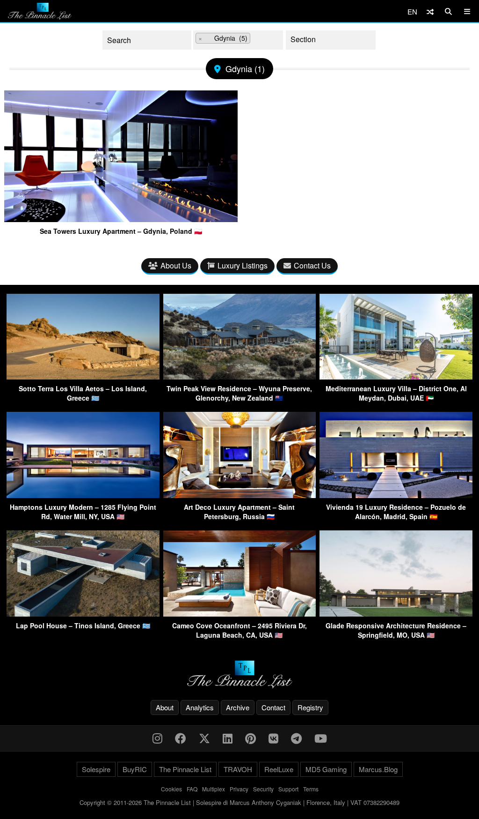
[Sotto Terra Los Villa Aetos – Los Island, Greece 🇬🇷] (83, 376)
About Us (175, 265)
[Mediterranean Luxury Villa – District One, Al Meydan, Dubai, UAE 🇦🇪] (395, 376)
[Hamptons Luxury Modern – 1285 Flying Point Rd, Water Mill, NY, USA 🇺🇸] (83, 495)
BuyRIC (135, 769)
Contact (273, 707)
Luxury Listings (243, 265)
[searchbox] (259, 40)
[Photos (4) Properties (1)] (331, 40)
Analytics (200, 707)
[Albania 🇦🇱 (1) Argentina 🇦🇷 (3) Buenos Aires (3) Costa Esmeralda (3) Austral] (238, 40)
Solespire (96, 769)
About (165, 707)
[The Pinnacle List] (239, 674)
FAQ (192, 789)
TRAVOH (238, 769)
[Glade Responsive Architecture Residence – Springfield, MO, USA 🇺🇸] (395, 613)
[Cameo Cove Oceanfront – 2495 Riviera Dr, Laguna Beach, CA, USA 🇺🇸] (239, 613)
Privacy (239, 789)
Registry (310, 707)
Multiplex (213, 789)
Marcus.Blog (378, 769)
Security (263, 789)
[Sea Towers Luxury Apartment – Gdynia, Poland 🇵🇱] (121, 218)
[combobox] (238, 40)
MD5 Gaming (326, 769)
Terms (311, 789)
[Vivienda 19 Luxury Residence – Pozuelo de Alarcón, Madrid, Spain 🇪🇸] (395, 495)
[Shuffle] (430, 11)
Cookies (171, 789)
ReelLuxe (278, 769)
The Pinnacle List (185, 769)
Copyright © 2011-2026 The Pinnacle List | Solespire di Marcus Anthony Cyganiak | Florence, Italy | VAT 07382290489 (239, 802)
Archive (237, 707)
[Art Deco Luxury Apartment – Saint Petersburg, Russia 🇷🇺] (239, 495)
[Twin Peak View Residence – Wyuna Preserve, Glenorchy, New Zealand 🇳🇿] (239, 376)
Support (288, 789)
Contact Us (312, 265)
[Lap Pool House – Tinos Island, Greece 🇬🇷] (83, 613)
